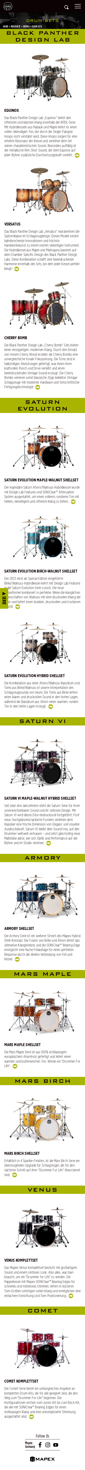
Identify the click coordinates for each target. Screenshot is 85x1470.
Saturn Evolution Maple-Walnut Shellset (41, 480)
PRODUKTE (16, 26)
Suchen (66, 7)
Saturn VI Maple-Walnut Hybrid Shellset (40, 798)
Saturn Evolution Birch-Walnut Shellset (40, 571)
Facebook (40, 1444)
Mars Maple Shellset (22, 1045)
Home (5, 26)
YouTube (56, 1444)
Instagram (48, 1444)
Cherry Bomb (15, 338)
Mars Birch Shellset (22, 1153)
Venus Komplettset (21, 1260)
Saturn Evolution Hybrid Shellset (34, 676)
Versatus (12, 224)
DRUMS (26, 26)
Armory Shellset (19, 929)
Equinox (11, 111)
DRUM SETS (37, 26)
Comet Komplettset (21, 1381)
